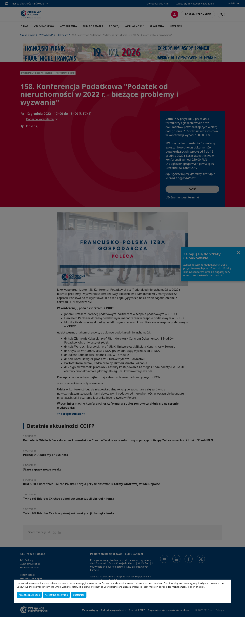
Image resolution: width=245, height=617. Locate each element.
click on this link (195, 586)
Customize (78, 594)
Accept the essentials (56, 594)
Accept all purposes (29, 594)
